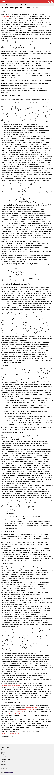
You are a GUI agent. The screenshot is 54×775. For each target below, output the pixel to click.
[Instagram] (4, 768)
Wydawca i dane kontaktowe (7, 751)
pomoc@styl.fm (12, 371)
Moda (22, 4)
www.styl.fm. (6, 16)
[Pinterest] (6, 768)
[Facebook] (1, 768)
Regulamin (3, 754)
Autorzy (2, 753)
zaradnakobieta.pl (5, 763)
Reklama (3, 752)
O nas (2, 749)
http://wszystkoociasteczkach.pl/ (11, 685)
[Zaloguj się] (49, 2)
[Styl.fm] (4, 2)
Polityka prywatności (5, 756)
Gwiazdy (3, 4)
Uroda (7, 4)
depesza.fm (3, 764)
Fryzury (12, 4)
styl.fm (2, 761)
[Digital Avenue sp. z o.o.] (9, 773)
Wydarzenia (28, 4)
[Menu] (52, 2)
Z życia (17, 4)
